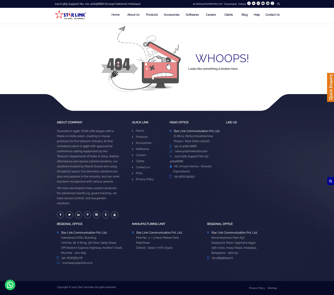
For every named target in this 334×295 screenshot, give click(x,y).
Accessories (172, 14)
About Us (133, 14)
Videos (242, 4)
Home (116, 14)
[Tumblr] (105, 214)
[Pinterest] (87, 214)
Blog (245, 14)
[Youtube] (114, 214)
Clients (228, 14)
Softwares (192, 14)
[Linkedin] (78, 214)
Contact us (143, 167)
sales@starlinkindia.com (209, 3)
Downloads (230, 4)
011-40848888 (94, 4)
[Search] (330, 181)
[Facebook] (60, 214)
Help (257, 14)
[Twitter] (69, 214)
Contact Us (272, 14)
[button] (10, 285)
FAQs (139, 173)
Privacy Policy (145, 179)
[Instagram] (96, 214)
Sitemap (272, 288)
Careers (211, 14)
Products (152, 14)
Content (330, 88)
